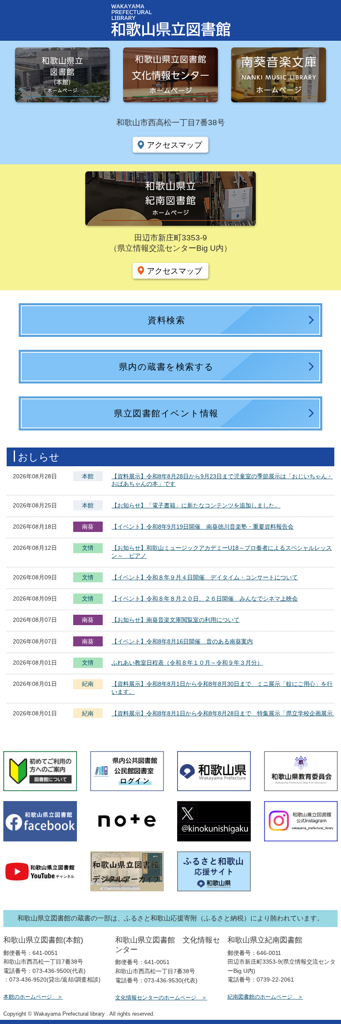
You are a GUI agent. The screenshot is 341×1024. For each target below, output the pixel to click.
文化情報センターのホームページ (155, 997)
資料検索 (166, 320)
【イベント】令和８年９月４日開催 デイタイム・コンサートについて (204, 577)
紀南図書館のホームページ (259, 997)
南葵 (88, 526)
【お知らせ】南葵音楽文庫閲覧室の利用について (175, 619)
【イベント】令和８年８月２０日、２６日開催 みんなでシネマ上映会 (204, 598)
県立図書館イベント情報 (166, 413)
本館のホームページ (27, 997)
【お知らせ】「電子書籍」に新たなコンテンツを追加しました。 (195, 505)
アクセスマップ (174, 144)
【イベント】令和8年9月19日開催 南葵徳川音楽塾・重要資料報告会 (202, 526)
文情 (88, 548)
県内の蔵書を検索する (166, 366)
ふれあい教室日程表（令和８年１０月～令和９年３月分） (187, 662)
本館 (88, 476)
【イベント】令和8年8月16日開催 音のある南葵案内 (182, 641)
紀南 (88, 683)
